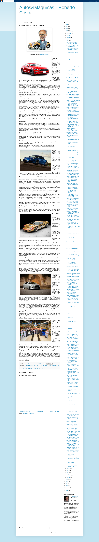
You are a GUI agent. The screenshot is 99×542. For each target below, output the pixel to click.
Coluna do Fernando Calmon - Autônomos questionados (73, 122)
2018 (67, 30)
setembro (69, 37)
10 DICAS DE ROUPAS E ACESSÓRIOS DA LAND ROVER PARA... (72, 81)
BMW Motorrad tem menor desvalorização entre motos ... (73, 167)
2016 (67, 481)
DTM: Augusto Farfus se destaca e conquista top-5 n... (73, 338)
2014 (67, 485)
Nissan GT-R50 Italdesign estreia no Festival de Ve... (73, 335)
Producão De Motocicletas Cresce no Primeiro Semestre (72, 327)
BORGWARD (33, 365)
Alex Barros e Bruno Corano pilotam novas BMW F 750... (73, 441)
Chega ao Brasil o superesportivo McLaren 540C (72, 118)
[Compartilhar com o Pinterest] (52, 364)
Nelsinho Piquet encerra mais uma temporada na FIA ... (73, 358)
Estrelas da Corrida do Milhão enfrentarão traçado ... (73, 199)
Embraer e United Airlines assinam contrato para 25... (73, 302)
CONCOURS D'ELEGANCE (29, 366)
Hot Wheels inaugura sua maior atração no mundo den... (72, 354)
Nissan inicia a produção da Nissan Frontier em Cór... (72, 49)
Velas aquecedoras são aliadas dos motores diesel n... (73, 111)
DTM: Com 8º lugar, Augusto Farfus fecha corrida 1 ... (72, 342)
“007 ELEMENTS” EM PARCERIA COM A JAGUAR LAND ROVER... (73, 305)
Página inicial (40, 411)
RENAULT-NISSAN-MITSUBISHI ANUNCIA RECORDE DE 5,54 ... (72, 71)
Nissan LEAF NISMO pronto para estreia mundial (72, 209)
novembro (69, 33)
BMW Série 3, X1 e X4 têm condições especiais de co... (73, 412)
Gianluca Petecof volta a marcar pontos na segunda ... (73, 216)
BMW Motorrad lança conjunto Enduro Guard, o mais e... (73, 296)
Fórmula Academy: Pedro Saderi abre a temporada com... (72, 223)
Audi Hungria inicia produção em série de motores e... (73, 152)
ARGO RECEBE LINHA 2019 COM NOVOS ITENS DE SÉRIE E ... (73, 270)
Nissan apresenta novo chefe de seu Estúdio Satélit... (73, 345)
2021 (67, 24)
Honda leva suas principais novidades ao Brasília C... (72, 235)
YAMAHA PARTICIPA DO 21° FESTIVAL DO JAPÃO (73, 249)
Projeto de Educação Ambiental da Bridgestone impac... (73, 260)
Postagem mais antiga (54, 411)
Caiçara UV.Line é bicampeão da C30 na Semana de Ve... (73, 67)
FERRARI (39, 366)
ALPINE (29, 365)
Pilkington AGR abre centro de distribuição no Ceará (73, 438)
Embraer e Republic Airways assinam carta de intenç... (72, 267)
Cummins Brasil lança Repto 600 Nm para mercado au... (73, 164)
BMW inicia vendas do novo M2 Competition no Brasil (72, 52)
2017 (67, 479)
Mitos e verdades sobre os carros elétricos (72, 462)
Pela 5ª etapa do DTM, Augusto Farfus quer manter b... (73, 432)
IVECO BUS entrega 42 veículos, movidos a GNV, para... (72, 142)
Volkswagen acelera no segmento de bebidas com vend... (73, 243)
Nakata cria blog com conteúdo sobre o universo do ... (73, 101)
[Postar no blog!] (48, 364)
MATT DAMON (41, 368)
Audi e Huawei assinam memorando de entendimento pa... (71, 406)
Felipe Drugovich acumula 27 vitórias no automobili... (73, 115)
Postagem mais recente (25, 411)
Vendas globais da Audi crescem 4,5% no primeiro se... (73, 372)
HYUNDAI (25, 368)
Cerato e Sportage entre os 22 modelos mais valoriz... (73, 108)
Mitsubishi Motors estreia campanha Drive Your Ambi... (72, 180)
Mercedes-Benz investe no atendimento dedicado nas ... (73, 239)
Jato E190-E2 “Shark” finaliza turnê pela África (73, 46)
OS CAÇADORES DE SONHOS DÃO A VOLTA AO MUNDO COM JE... (73, 444)
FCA (36, 366)
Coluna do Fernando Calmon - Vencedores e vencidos (73, 252)
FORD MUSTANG (48, 366)
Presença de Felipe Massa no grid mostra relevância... (73, 161)
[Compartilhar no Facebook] (51, 364)
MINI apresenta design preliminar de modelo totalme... (72, 361)
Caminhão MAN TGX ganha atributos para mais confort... (73, 393)
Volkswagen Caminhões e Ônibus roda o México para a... (73, 184)
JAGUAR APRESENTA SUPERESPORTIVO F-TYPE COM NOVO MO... (72, 264)
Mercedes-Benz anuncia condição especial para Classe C (72, 402)
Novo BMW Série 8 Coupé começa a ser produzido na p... (73, 458)
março (68, 474)
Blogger (55, 532)
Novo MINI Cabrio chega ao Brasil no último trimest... (72, 287)
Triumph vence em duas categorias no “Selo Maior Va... (73, 88)
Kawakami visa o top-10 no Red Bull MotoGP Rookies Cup (73, 379)
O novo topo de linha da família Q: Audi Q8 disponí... (73, 395)
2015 (67, 483)
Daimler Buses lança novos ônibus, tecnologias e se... (73, 202)
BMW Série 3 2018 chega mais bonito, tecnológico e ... (73, 158)
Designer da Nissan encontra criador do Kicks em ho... (73, 177)
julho (68, 40)
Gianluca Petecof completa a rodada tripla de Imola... (73, 64)
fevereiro (69, 475)
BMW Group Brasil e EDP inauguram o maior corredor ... (73, 255)
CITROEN (22, 366)
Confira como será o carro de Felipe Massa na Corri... (73, 85)
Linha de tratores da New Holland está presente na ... (73, 188)
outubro (68, 35)
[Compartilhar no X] (50, 364)
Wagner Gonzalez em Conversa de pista (71, 145)
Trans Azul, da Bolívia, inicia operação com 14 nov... (72, 171)
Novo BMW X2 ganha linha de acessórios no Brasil (73, 277)
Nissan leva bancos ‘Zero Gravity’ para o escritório (72, 369)
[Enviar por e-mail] (47, 364)
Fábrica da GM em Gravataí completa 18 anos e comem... (72, 205)
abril (68, 472)
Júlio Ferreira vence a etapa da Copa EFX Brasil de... (73, 55)
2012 (67, 488)
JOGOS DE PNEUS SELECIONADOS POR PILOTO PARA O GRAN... (72, 320)
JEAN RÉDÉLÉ (35, 368)
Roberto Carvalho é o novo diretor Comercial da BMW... (73, 348)
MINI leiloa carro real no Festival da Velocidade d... (73, 386)
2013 (67, 487)
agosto (68, 39)
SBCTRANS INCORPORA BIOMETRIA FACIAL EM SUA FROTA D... (72, 195)
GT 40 (53, 366)
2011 (67, 490)
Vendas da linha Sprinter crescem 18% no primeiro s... (72, 425)
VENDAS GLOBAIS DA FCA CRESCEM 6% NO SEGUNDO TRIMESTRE (72, 104)
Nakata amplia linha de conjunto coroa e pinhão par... (72, 312)
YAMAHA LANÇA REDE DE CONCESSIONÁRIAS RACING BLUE (72, 465)
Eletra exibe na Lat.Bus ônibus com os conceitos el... (73, 290)
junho (68, 468)
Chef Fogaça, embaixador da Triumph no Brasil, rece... (73, 332)
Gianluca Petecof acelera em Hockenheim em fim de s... (73, 233)
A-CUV (26, 365)
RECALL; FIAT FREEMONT (72, 330)
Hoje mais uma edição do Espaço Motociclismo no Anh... (72, 58)
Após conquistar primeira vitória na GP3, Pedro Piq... (73, 133)
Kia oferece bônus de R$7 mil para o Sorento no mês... (73, 448)
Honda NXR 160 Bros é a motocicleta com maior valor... (72, 191)
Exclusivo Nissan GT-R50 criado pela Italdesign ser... (73, 429)
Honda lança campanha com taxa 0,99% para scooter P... (73, 451)
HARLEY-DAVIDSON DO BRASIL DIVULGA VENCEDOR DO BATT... (72, 149)
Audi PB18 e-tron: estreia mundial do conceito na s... (73, 43)
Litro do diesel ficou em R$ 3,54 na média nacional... (72, 155)
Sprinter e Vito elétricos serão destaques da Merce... (73, 280)
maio (68, 470)
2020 (67, 26)
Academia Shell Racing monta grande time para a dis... (73, 435)
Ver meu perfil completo (69, 522)
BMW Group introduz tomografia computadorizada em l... (72, 129)
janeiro (68, 477)
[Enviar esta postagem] (44, 363)
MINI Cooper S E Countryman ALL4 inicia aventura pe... (73, 174)
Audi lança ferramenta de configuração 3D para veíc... (73, 139)
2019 (67, 28)
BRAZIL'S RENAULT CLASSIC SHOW (44, 365)
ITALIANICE (30, 368)
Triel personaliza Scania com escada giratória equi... (73, 409)
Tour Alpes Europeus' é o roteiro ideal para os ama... (73, 246)
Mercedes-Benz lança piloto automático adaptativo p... (72, 309)
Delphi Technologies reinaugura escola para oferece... (72, 283)
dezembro (69, 31)
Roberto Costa (75, 496)
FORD (43, 366)
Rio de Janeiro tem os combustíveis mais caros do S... (73, 75)
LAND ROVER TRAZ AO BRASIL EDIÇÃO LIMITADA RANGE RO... (73, 125)
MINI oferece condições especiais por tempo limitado (71, 389)
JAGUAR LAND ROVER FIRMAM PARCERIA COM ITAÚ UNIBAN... (73, 212)
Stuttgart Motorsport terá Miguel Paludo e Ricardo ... (73, 274)
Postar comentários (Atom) (28, 413)
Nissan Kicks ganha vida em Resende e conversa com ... (73, 299)
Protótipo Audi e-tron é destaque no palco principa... (71, 454)
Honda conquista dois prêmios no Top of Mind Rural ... (73, 415)
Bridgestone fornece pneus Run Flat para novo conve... (73, 383)
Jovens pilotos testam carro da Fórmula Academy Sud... (73, 324)
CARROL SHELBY (55, 365)
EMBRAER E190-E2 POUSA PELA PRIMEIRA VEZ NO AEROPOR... (73, 316)
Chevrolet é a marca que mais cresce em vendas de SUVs (73, 95)
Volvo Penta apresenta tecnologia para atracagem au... (73, 365)
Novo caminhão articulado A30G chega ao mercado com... (72, 418)
